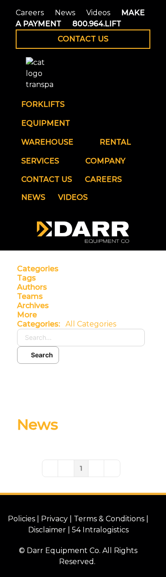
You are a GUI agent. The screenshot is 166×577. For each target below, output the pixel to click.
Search (40, 355)
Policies (21, 518)
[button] (81, 315)
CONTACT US (83, 39)
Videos (98, 12)
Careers (30, 12)
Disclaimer (47, 529)
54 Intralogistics (100, 529)
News (65, 12)
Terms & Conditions (109, 518)
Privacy (54, 518)
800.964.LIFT (96, 23)
